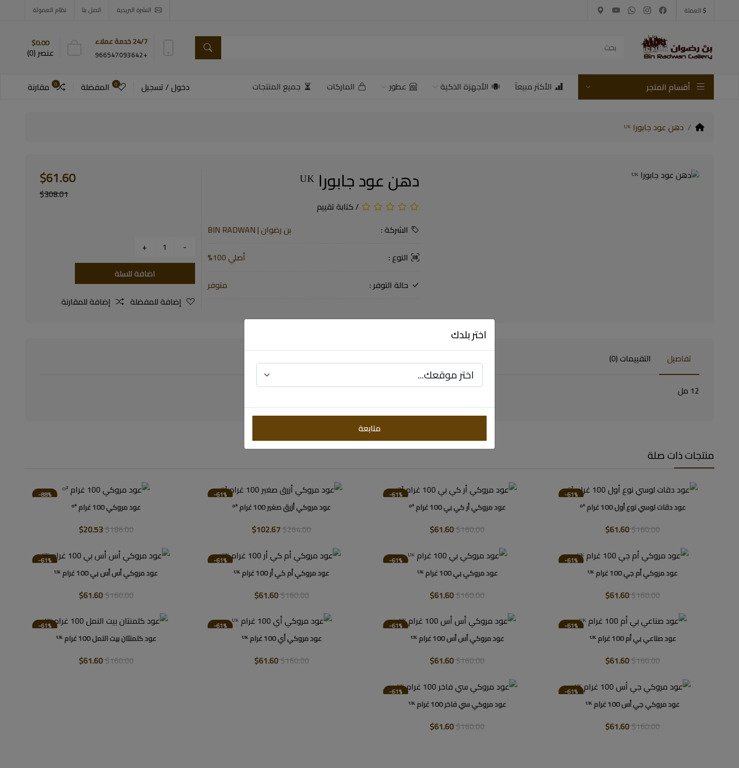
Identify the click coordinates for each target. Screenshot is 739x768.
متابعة (369, 428)
